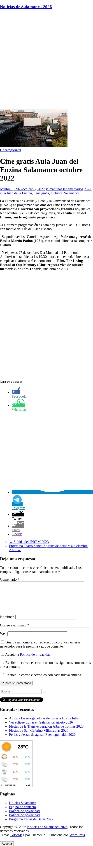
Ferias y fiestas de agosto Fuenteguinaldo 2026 (42, 734)
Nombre (7, 617)
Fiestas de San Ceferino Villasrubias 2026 (38, 730)
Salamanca (71, 193)
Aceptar (7, 843)
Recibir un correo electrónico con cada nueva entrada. (43, 675)
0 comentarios (73, 189)
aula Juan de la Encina (16, 193)
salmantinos (54, 189)
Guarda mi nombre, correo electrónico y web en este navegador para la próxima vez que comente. (40, 644)
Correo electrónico (14, 625)
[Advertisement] (46, 60)
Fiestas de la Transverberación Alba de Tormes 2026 (46, 726)
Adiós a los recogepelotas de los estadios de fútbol (44, 718)
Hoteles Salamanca (22, 803)
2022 (87, 189)
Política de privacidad (35, 654)
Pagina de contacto (22, 807)
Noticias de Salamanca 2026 (26, 6)
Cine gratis (41, 193)
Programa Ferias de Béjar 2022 (31, 819)
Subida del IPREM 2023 (29, 542)
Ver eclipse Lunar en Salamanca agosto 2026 (41, 722)
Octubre (56, 193)
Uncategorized (10, 150)
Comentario (9, 579)
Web (3, 634)
